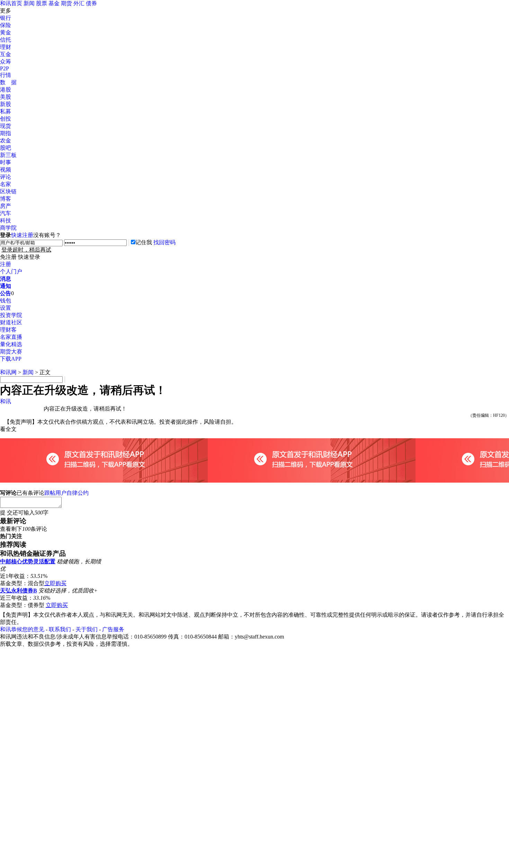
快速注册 (22, 235)
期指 (5, 133)
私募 (5, 111)
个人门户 (11, 271)
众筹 (5, 61)
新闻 (29, 3)
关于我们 (86, 629)
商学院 (8, 228)
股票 (41, 3)
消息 (5, 279)
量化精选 (11, 344)
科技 (5, 220)
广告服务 (113, 629)
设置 (5, 308)
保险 (5, 25)
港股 (5, 90)
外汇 (78, 3)
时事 (5, 162)
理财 (5, 47)
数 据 (8, 82)
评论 (5, 177)
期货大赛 (11, 351)
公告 (5, 293)
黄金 (5, 32)
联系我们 (60, 629)
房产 (5, 206)
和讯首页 (11, 3)
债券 (91, 3)
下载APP (10, 359)
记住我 (143, 242)
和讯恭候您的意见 (22, 629)
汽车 (5, 213)
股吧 (5, 148)
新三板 (8, 155)
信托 (5, 40)
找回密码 (164, 242)
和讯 (5, 401)
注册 (5, 264)
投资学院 (11, 315)
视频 (5, 170)
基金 (54, 3)
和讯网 (8, 372)
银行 (5, 18)
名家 (5, 184)
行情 (5, 75)
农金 (5, 140)
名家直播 (11, 337)
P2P (4, 68)
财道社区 (11, 322)
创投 (5, 119)
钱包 (5, 300)
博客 (5, 199)
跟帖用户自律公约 (66, 493)
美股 (5, 97)
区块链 (8, 191)
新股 (5, 104)
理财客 (8, 330)
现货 (5, 126)
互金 (5, 54)
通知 (5, 286)
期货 (66, 3)
